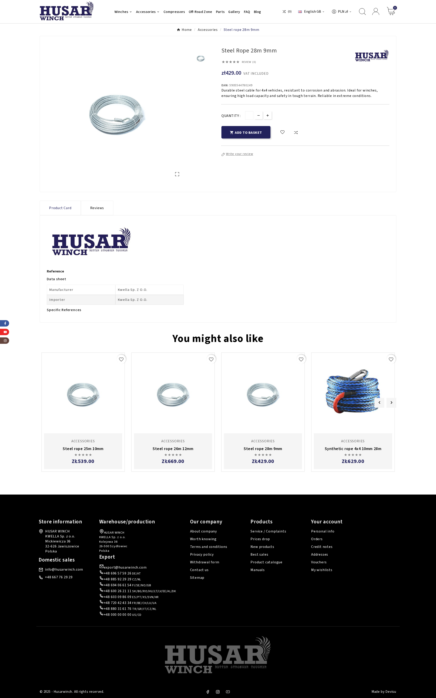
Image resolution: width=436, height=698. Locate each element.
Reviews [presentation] (97, 207)
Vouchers (319, 562)
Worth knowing (203, 539)
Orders (317, 539)
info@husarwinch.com (64, 569)
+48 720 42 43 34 (117, 602)
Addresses (319, 554)
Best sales (259, 554)
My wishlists (321, 569)
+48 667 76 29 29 (59, 577)
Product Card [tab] (60, 207)
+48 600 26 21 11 (117, 591)
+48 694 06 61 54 (117, 585)
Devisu (390, 691)
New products (262, 546)
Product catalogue (266, 562)
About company (203, 531)
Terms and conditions (208, 546)
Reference (55, 271)
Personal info (322, 531)
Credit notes (322, 546)
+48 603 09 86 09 (117, 596)
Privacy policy (202, 554)
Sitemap (197, 577)
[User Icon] (376, 11)
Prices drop (260, 539)
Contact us (199, 569)
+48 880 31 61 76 (117, 608)
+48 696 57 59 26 (117, 573)
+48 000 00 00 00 (117, 614)
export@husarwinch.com (125, 567)
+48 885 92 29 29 (117, 579)
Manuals (257, 569)
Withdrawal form (204, 562)
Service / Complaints (268, 531)
